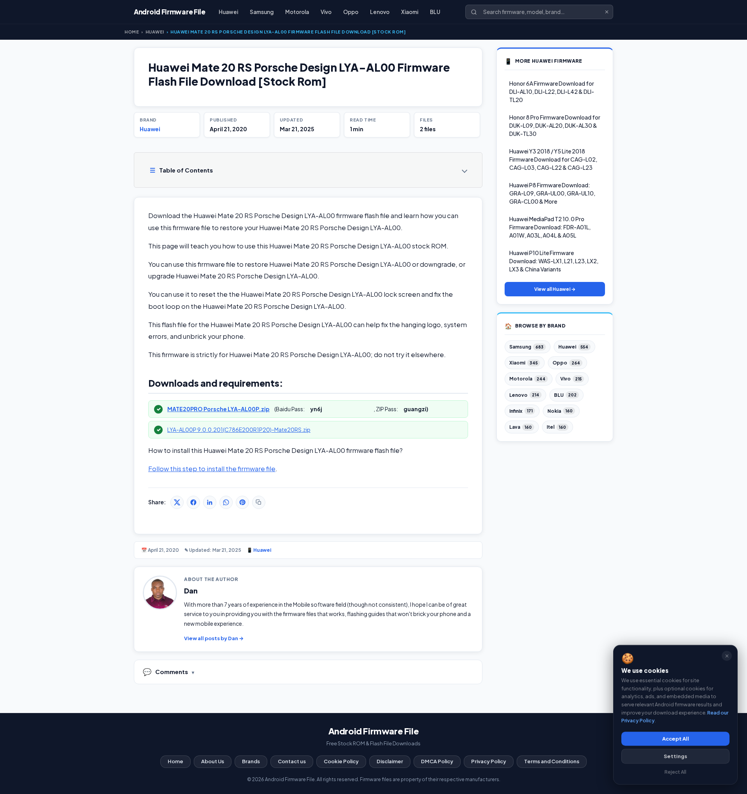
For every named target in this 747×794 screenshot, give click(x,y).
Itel (556, 427)
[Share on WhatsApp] (226, 502)
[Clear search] (606, 11)
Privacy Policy (488, 761)
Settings (675, 756)
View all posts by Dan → (214, 638)
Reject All (675, 772)
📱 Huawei (259, 550)
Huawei (228, 12)
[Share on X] (177, 502)
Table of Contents (181, 170)
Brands (251, 761)
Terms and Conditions (551, 761)
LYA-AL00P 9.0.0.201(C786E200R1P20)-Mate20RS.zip (238, 429)
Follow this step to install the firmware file (211, 469)
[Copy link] (258, 502)
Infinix (521, 411)
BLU (435, 12)
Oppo (350, 12)
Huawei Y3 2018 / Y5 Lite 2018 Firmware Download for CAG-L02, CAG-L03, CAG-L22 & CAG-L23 (553, 159)
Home (131, 31)
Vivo (326, 12)
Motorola (297, 12)
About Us (212, 761)
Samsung (262, 12)
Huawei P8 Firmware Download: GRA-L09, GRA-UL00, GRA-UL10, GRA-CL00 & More (552, 193)
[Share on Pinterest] (242, 502)
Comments (165, 671)
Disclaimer (390, 761)
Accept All (675, 739)
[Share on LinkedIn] (209, 502)
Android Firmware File (373, 730)
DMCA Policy (437, 761)
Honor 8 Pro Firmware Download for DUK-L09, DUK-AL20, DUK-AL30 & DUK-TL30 (554, 125)
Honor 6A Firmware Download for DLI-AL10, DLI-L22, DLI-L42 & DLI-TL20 (551, 91)
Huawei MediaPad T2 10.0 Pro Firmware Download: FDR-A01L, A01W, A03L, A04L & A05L (550, 227)
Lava (520, 427)
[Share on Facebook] (193, 502)
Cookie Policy (341, 761)
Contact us (292, 761)
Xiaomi (409, 12)
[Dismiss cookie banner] (727, 656)
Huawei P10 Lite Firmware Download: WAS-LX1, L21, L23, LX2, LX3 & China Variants (553, 261)
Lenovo (379, 12)
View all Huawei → (554, 289)
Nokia (560, 411)
